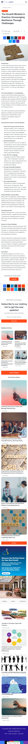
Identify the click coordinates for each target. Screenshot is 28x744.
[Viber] (17, 41)
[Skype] (10, 41)
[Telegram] (21, 742)
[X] (8, 37)
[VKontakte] (4, 289)
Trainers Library (7, 31)
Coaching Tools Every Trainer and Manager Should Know (6, 343)
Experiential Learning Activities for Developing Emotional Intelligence (7, 363)
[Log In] (20, 2)
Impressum (20, 733)
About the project (12, 733)
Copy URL (14, 279)
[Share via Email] (19, 289)
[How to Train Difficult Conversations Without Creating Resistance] (21, 354)
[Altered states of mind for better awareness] (14, 706)
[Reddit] (23, 286)
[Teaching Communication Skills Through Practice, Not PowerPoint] (21, 335)
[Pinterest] (19, 37)
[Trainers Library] (7, 2)
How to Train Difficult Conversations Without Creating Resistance (21, 362)
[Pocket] (23, 37)
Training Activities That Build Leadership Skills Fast (10, 536)
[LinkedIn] (12, 37)
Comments (23, 601)
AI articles (8, 7)
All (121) (14, 543)
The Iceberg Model (7, 694)
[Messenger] (14, 41)
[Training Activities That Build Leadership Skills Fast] (14, 522)
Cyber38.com (16, 731)
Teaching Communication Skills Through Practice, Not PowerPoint (20, 344)
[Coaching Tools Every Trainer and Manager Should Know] (7, 335)
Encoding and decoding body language (14, 672)
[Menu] (26, 2)
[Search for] (23, 2)
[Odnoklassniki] (8, 289)
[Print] (23, 289)
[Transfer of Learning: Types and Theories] (14, 614)
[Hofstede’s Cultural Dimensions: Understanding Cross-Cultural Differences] (14, 637)
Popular (4, 601)
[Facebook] (4, 37)
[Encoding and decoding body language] (14, 663)
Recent (13, 601)
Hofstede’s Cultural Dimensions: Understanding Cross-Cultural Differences (12, 649)
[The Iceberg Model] (14, 685)
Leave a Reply (14, 372)
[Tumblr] (15, 37)
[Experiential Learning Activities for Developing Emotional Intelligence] (7, 354)
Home (4, 7)
